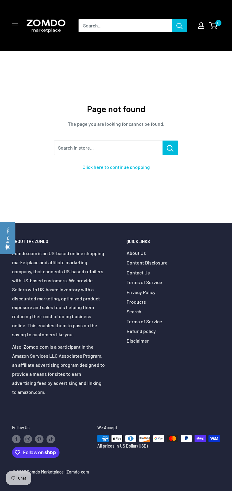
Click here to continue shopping (116, 167)
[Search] (179, 25)
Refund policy (141, 331)
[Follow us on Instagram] (28, 439)
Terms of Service (144, 282)
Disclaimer (138, 341)
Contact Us (138, 272)
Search (134, 311)
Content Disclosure (147, 262)
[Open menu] (15, 26)
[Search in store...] (170, 148)
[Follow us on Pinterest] (39, 439)
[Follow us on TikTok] (51, 439)
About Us (136, 253)
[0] (213, 25)
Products (136, 302)
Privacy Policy (141, 292)
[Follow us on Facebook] (16, 439)
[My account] (201, 25)
